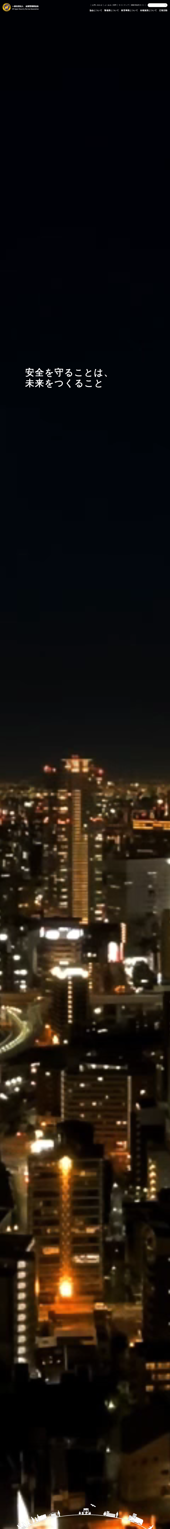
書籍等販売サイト (138, 5)
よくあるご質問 (110, 5)
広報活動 (163, 10)
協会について (96, 10)
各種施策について (148, 10)
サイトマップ (124, 5)
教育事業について (129, 10)
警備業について (111, 10)
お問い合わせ (97, 5)
